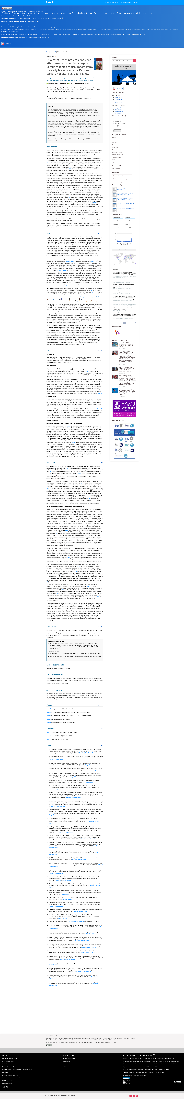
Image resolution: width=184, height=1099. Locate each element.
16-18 (94, 203)
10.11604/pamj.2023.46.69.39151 (35, 11)
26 (82, 483)
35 (57, 593)
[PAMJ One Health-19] (124, 408)
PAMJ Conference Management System (12, 1078)
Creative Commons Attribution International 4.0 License (89, 30)
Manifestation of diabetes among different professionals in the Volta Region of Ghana (124, 308)
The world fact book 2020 (76, 921)
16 (78, 473)
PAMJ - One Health (7, 1064)
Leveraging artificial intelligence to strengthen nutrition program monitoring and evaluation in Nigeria (127, 344)
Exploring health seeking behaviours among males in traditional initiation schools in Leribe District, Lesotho (127, 369)
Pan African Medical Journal (9, 1058)
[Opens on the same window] (49, 1046)
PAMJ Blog (5, 1072)
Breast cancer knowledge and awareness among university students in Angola (123, 280)
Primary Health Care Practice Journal (11, 1067)
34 (88, 586)
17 (88, 535)
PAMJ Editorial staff (7, 1083)
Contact (135, 2)
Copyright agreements (69, 1058)
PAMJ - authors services (69, 1067)
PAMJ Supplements (7, 1081)
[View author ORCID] (47, 83)
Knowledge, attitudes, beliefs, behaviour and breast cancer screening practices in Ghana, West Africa (123, 291)
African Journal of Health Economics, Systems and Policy (17, 1069)
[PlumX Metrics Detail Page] (116, 332)
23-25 (80, 473)
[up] (102, 146)
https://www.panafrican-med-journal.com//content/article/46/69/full (31, 37)
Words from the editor (117, 302)
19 (68, 208)
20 (65, 284)
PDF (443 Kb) (7, 43)
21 (67, 286)
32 (60, 575)
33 (47, 582)
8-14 (68, 189)
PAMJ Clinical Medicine (8, 1061)
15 (70, 197)
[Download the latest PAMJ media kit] (126, 1078)
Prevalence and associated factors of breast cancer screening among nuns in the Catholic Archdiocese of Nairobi (124, 286)
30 (67, 542)
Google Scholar (116, 168)
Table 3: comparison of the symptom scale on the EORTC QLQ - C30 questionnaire (125, 200)
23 (65, 530)
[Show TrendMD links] (135, 322)
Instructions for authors (111, 2)
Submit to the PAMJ (125, 2)
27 (89, 498)
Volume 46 (53, 52)
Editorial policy (66, 1061)
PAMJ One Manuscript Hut (130, 1069)
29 (56, 533)
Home (47, 52)
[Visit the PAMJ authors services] (124, 441)
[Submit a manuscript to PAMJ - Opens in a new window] (124, 77)
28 (67, 530)
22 (91, 290)
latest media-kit (160, 1072)
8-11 (66, 468)
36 (98, 597)
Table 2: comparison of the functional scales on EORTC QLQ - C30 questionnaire (125, 194)
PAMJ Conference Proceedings (10, 1075)
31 (79, 555)
